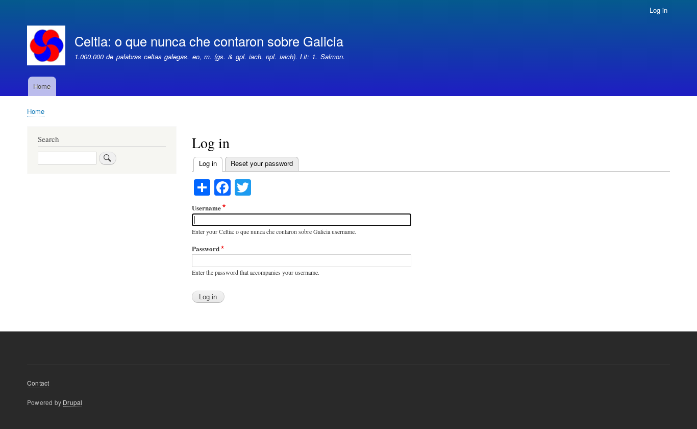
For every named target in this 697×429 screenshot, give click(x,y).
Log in (658, 10)
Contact (38, 382)
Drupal (72, 402)
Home (42, 86)
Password (205, 248)
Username (206, 207)
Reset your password (262, 163)
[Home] (46, 47)
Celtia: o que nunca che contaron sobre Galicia (208, 41)
